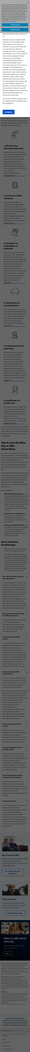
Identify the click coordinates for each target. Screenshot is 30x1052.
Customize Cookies (15, 25)
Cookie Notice (12, 21)
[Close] (28, 2)
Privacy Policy (5, 21)
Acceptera (8, 112)
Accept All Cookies (15, 29)
